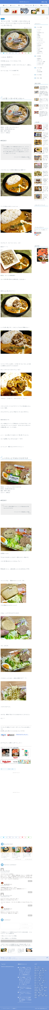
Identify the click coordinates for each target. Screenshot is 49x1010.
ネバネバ (41, 977)
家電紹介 (39, 58)
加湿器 (46, 987)
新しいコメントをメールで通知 (9, 935)
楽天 (36, 992)
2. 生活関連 (38, 56)
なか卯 (38, 37)
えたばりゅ (6, 895)
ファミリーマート (38, 982)
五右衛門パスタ (40, 32)
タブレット (41, 973)
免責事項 (14, 1008)
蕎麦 (43, 995)
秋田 (36, 995)
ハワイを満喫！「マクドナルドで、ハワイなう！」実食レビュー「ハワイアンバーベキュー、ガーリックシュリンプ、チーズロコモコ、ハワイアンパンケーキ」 (25, 971)
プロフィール (36, 6)
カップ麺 (42, 970)
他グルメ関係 (29, 6)
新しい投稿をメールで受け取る (9, 938)
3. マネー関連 (39, 67)
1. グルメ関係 (39, 27)
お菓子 (38, 49)
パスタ (37, 980)
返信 (31, 881)
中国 (42, 985)
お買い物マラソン (38, 968)
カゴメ (38, 46)
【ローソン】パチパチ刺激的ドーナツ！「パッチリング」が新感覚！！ (25, 998)
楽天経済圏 (39, 71)
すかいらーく (40, 43)
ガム (46, 970)
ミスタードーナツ (41, 42)
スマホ (37, 973)
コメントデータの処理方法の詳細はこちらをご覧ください (17, 945)
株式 (45, 990)
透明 (46, 995)
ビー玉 (5, 870)
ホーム (5, 5)
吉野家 (38, 35)
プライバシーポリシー (7, 1008)
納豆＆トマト (40, 53)
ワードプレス (37, 985)
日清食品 (39, 45)
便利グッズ (39, 60)
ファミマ (45, 980)
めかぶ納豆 (37, 970)
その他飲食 (39, 51)
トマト (21, 5)
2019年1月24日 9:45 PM (5, 885)
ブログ (44, 982)
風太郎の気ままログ (24, 1)
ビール (41, 980)
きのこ (44, 968)
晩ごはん (41, 990)
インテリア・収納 (41, 61)
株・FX (39, 70)
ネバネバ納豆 (40, 48)
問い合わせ (44, 5)
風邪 (36, 997)
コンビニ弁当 (42, 972)
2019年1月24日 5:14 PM (5, 896)
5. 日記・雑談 (39, 78)
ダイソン (37, 975)
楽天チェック (41, 992)
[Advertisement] (16, 85)
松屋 (38, 34)
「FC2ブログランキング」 (21, 734)
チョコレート (42, 975)
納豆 (39, 995)
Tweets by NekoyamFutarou (7, 966)
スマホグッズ (40, 64)
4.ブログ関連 (39, 74)
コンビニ (13, 5)
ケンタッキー (40, 40)
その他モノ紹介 (40, 63)
